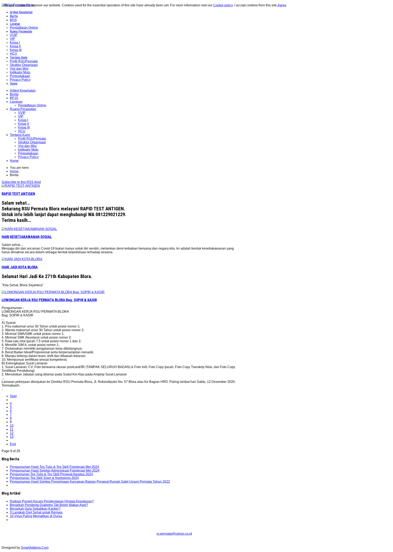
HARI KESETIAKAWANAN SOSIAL (27, 237)
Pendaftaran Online (32, 105)
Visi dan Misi (27, 146)
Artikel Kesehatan (23, 90)
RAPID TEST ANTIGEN (18, 194)
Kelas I (23, 120)
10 (12, 425)
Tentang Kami (20, 135)
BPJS (14, 98)
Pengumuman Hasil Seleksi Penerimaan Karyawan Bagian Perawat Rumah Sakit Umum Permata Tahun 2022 (90, 481)
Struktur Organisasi (32, 142)
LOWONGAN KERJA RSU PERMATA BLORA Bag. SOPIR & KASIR (49, 300)
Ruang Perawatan (23, 109)
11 (11, 429)
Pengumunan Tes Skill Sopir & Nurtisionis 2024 (44, 478)
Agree (282, 5)
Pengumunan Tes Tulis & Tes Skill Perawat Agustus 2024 (51, 474)
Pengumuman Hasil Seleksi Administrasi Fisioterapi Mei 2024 (54, 470)
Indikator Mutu (28, 149)
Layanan (16, 101)
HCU (21, 131)
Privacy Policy (28, 157)
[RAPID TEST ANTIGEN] (21, 185)
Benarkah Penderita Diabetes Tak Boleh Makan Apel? (49, 505)
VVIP (22, 112)
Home (14, 160)
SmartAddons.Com (35, 547)
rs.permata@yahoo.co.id (174, 533)
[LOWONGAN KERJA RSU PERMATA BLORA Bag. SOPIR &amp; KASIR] (53, 292)
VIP (20, 116)
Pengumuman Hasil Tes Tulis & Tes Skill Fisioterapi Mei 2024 (54, 467)
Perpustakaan (28, 153)
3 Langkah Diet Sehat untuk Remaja (36, 512)
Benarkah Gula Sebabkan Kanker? (35, 508)
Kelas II (23, 123)
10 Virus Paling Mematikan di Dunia (36, 516)
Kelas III (24, 127)
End (13, 444)
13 (12, 436)
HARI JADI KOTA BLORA (20, 267)
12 (12, 433)
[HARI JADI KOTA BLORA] (22, 259)
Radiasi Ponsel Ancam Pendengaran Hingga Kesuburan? (52, 501)
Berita (14, 94)
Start (13, 396)
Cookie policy (223, 5)
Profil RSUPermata (32, 138)
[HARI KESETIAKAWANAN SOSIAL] (29, 229)
